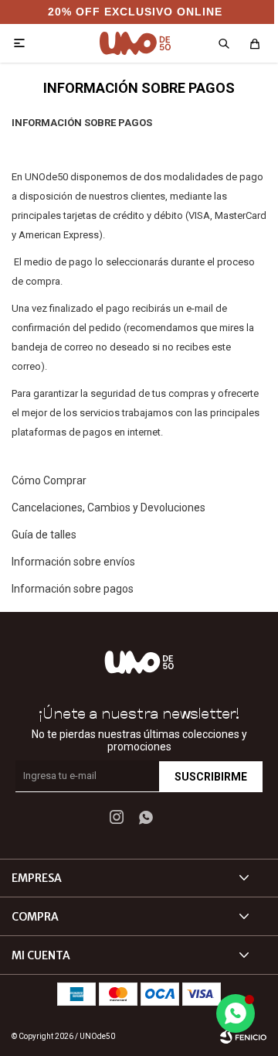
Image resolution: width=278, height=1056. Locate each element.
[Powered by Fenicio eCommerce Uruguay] (243, 1036)
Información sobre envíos (73, 561)
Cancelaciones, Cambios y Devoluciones (108, 507)
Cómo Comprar (49, 480)
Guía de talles (44, 534)
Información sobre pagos (73, 589)
